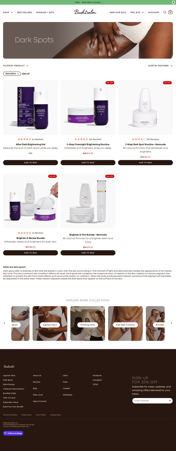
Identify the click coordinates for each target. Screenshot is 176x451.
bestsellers (10, 74)
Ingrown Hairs (9, 375)
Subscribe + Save (10, 402)
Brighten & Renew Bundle (30, 238)
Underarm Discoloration (13, 389)
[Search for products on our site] (164, 12)
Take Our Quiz (118, 13)
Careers (66, 388)
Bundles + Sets (45, 13)
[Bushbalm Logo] (85, 11)
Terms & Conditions (10, 415)
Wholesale (67, 395)
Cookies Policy (55, 415)
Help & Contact (40, 401)
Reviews (36, 382)
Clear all (25, 73)
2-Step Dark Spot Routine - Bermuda (145, 145)
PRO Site (136, 13)
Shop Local (38, 395)
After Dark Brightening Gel (30, 145)
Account (153, 13)
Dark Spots (8, 380)
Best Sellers (24, 13)
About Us (37, 375)
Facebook (97, 375)
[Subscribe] (170, 401)
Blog (35, 388)
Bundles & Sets (9, 393)
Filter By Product (14, 66)
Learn (65, 375)
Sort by (158, 66)
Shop (6, 13)
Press (65, 382)
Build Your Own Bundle (13, 407)
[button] (4, 323)
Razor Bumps (9, 384)
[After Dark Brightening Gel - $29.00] (30, 108)
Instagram (97, 380)
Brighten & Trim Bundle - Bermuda (88, 235)
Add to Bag (30, 163)
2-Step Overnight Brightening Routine (88, 145)
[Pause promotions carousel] (173, 2)
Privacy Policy (27, 415)
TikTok (95, 384)
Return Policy (41, 415)
